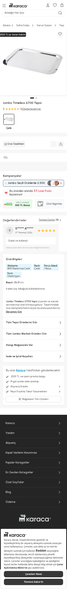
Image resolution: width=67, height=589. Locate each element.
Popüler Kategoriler (17, 462)
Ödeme (10, 502)
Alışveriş (10, 442)
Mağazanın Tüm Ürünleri (35, 399)
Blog (8, 492)
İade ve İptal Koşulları (19, 356)
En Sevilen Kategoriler (19, 472)
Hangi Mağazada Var (19, 345)
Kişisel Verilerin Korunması (21, 452)
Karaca (10, 423)
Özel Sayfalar (15, 482)
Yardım (10, 433)
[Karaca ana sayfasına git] (35, 518)
